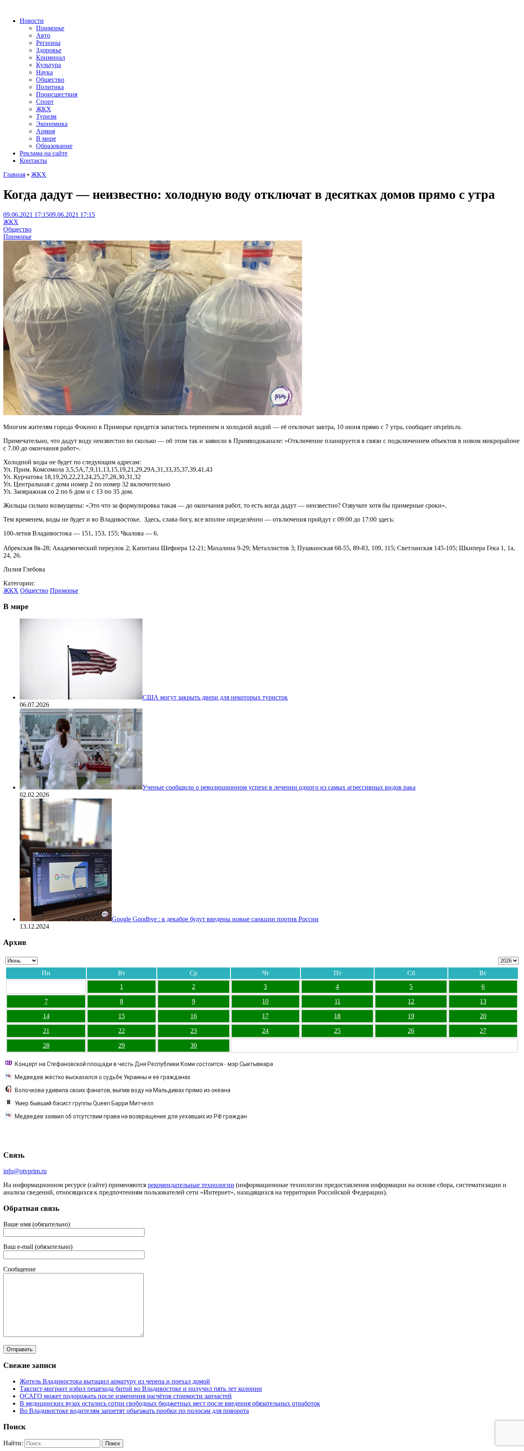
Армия (45, 131)
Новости (32, 20)
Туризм (46, 116)
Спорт (45, 101)
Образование (54, 145)
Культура (48, 64)
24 (265, 1030)
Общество (50, 79)
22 (121, 1030)
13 (483, 1001)
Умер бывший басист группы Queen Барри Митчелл (84, 1103)
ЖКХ (43, 109)
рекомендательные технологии (191, 1184)
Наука (44, 72)
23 (193, 1030)
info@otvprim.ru (25, 1171)
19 (411, 1015)
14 (46, 1015)
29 (121, 1045)
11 (337, 1001)
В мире (46, 138)
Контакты (33, 160)
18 (337, 1015)
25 (337, 1030)
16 (193, 1015)
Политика (50, 86)
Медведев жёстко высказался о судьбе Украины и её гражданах (102, 1077)
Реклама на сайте (44, 153)
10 (265, 1001)
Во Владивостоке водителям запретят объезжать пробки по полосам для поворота (134, 1410)
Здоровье (48, 50)
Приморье (50, 28)
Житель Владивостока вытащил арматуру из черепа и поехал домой (115, 1381)
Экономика (52, 123)
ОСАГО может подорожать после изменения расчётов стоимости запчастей (126, 1396)
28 (46, 1045)
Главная (14, 174)
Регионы (48, 42)
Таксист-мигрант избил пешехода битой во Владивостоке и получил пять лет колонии (141, 1388)
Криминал (50, 57)
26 (411, 1030)
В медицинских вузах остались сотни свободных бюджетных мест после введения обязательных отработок (170, 1403)
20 (483, 1015)
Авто (43, 35)
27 (483, 1030)
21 (46, 1030)
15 (121, 1015)
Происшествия (56, 94)
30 (193, 1045)
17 (265, 1015)
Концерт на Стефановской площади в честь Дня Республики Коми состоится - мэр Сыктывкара (144, 1064)
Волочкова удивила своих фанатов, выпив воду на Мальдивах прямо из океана (122, 1090)
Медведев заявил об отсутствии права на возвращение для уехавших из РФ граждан (131, 1116)
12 (411, 1001)
